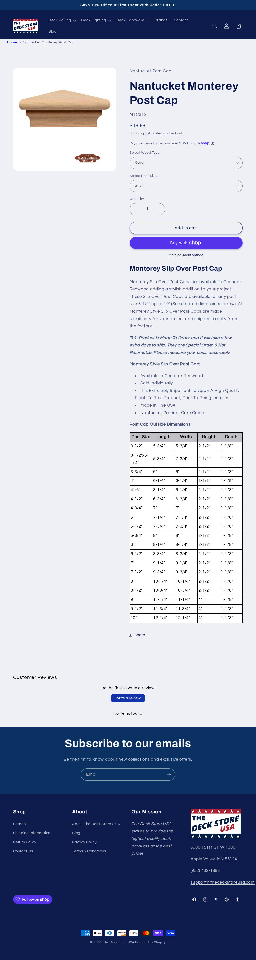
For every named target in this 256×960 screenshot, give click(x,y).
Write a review (128, 698)
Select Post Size (143, 176)
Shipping (137, 133)
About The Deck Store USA (96, 824)
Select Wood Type (145, 152)
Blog (76, 833)
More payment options (186, 255)
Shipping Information (32, 833)
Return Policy (24, 842)
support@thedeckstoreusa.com (223, 882)
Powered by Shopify (150, 942)
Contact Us (23, 851)
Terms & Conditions (89, 851)
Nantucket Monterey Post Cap (49, 42)
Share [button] (140, 635)
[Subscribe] (169, 774)
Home (12, 42)
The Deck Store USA (118, 942)
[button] (61, 20)
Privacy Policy (84, 842)
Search (19, 824)
